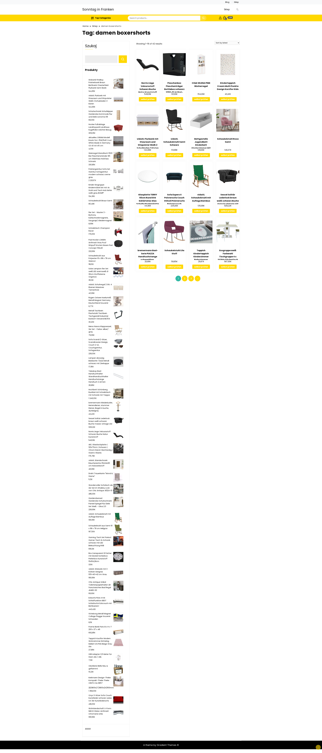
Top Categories (103, 18)
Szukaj (91, 46)
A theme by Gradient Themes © (161, 745)
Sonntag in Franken (98, 9)
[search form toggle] (237, 9)
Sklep (236, 2)
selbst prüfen (148, 99)
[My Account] (220, 17)
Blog (227, 2)
